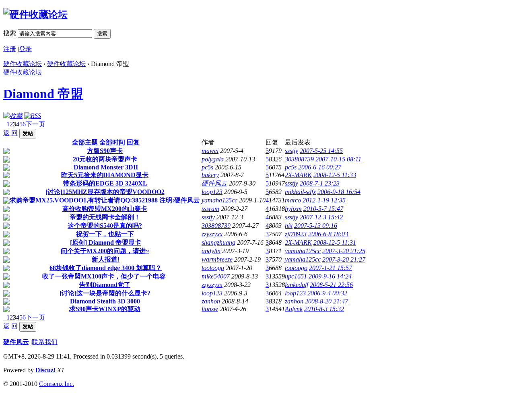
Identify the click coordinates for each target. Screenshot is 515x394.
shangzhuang (218, 242)
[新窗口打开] (6, 152)
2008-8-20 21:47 (326, 301)
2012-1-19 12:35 (324, 200)
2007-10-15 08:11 (338, 159)
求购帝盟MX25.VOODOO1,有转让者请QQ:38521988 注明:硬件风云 (105, 200)
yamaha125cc (219, 200)
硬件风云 (214, 183)
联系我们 (45, 341)
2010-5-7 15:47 (323, 208)
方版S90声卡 (105, 150)
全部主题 (85, 142)
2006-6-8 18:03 (328, 234)
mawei (210, 150)
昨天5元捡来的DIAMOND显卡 (104, 174)
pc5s (207, 167)
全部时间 (112, 142)
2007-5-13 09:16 (315, 225)
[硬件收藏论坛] (35, 14)
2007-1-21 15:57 (330, 267)
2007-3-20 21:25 (343, 251)
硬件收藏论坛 (22, 63)
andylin (211, 251)
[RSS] (32, 115)
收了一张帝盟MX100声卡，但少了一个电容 (104, 276)
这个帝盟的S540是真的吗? (105, 225)
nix (289, 225)
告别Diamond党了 (104, 284)
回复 (133, 142)
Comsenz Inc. (56, 383)
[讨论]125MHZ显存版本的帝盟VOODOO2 (105, 191)
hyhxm (293, 208)
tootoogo (213, 267)
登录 (25, 48)
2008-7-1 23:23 (320, 183)
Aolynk (294, 308)
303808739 (299, 159)
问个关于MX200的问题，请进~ (105, 251)
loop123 (212, 191)
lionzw (210, 308)
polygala (213, 159)
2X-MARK (298, 174)
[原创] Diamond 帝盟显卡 (105, 242)
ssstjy (291, 150)
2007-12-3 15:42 (321, 217)
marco (293, 200)
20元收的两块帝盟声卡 (105, 159)
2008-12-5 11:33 (334, 174)
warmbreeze (217, 259)
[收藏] (13, 115)
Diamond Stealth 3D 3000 (105, 301)
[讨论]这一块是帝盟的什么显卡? (105, 293)
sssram (210, 208)
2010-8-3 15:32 (324, 308)
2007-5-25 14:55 (321, 150)
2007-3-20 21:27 (343, 259)
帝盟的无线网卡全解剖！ (105, 217)
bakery (210, 174)
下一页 (35, 124)
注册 (9, 48)
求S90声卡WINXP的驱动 (104, 308)
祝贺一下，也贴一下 (105, 234)
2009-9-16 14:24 (330, 276)
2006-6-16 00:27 (319, 167)
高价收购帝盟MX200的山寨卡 (104, 208)
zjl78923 (296, 234)
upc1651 (296, 276)
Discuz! (45, 370)
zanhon (211, 301)
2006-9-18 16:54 (338, 191)
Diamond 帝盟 (43, 94)
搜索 (9, 33)
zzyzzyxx (212, 234)
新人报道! (105, 259)
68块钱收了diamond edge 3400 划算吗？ (105, 267)
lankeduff (296, 284)
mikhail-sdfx (300, 191)
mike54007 (216, 276)
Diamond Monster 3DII (106, 167)
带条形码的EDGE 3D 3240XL (105, 183)
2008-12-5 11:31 (334, 242)
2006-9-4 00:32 (327, 293)
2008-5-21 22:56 (331, 284)
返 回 (10, 133)
